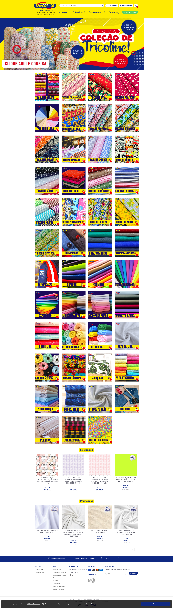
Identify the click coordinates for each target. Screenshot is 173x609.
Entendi (155, 604)
